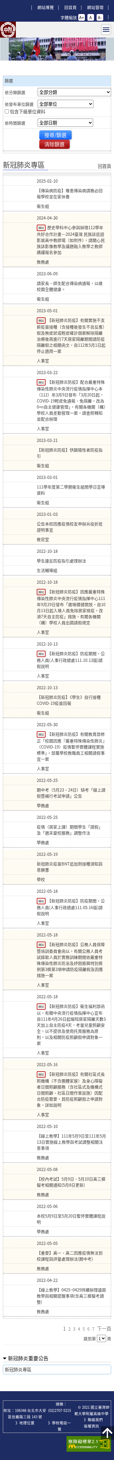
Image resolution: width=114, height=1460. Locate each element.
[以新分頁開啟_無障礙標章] (88, 1444)
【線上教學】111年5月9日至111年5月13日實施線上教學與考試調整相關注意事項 (71, 1142)
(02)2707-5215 (59, 1410)
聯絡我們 (95, 1419)
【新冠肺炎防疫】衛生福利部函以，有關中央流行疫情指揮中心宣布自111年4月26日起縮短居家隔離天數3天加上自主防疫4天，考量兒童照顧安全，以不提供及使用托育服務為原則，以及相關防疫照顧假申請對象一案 (71, 1024)
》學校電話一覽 (59, 1426)
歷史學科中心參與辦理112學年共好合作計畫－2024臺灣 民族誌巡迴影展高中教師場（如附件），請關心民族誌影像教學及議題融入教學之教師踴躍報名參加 (71, 239)
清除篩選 (54, 144)
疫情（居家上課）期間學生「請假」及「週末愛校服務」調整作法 (70, 830)
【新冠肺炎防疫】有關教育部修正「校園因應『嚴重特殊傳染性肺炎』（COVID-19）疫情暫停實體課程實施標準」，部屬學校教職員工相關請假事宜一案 (71, 746)
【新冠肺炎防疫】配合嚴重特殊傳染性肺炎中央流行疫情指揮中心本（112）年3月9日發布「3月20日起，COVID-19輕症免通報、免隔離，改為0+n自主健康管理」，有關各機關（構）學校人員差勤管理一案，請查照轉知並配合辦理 (71, 400)
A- (100, 17)
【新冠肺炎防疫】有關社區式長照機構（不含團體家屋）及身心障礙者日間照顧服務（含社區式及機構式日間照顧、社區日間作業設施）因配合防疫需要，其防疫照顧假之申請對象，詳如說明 (71, 1089)
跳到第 (90, 1338)
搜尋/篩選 (55, 135)
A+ (81, 17)
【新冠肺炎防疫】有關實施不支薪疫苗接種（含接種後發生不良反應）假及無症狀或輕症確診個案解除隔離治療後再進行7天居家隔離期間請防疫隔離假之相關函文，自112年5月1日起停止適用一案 (71, 335)
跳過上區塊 (12, 2)
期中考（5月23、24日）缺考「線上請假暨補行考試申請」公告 (71, 793)
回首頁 (70, 7)
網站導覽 (45, 7)
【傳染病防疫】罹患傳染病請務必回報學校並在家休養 (70, 193)
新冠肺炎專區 (18, 1369)
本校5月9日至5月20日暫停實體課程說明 (71, 1219)
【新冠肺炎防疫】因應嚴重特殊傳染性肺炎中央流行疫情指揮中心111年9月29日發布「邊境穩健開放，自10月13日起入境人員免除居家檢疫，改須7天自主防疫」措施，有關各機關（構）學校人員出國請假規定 (71, 607)
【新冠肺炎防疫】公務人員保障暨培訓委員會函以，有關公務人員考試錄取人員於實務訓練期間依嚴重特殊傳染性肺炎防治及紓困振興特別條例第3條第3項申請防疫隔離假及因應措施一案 (71, 959)
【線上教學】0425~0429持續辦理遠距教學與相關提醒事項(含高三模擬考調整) (71, 1296)
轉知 (41, 228)
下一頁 (104, 1328)
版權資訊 (91, 1426)
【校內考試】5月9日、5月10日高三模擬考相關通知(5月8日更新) (71, 1182)
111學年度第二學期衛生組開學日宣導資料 (71, 490)
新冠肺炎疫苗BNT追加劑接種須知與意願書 (70, 867)
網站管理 (95, 7)
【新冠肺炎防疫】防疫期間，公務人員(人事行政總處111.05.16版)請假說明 (71, 907)
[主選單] (106, 29)
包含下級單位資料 (27, 111)
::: (31, 2)
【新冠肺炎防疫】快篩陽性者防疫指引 (70, 453)
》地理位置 (25, 1423)
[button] (107, 1433)
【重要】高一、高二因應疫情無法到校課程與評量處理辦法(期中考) (70, 1256)
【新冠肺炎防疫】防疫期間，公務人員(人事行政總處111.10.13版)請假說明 (71, 659)
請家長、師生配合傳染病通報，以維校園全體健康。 (70, 286)
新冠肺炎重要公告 (28, 1358)
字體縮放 (68, 17)
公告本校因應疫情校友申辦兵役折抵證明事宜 (70, 527)
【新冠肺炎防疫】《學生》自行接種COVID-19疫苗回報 (69, 700)
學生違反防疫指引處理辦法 (61, 561)
